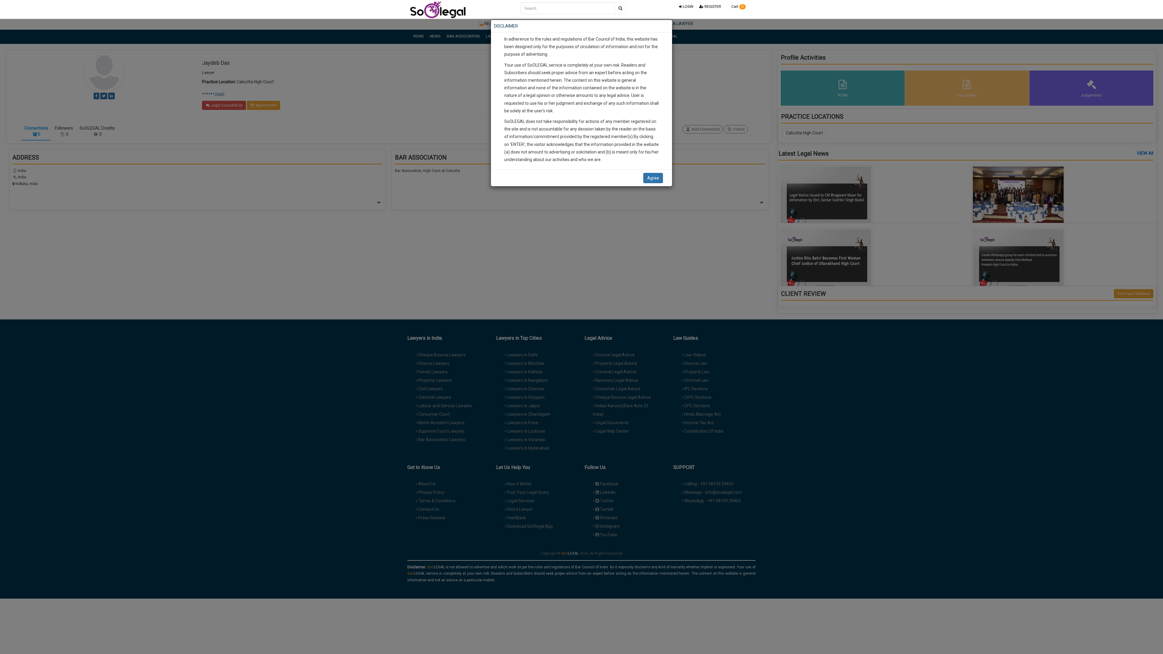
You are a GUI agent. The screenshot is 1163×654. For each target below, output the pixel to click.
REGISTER (712, 7)
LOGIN (687, 7)
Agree (653, 178)
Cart (737, 7)
